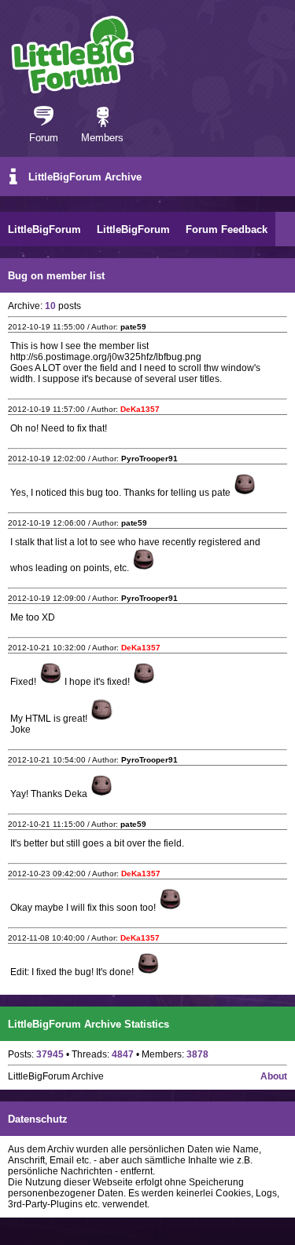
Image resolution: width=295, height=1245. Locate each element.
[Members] (102, 117)
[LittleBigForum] (72, 54)
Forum (43, 138)
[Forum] (43, 117)
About (273, 1076)
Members (102, 138)
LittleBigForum (44, 229)
